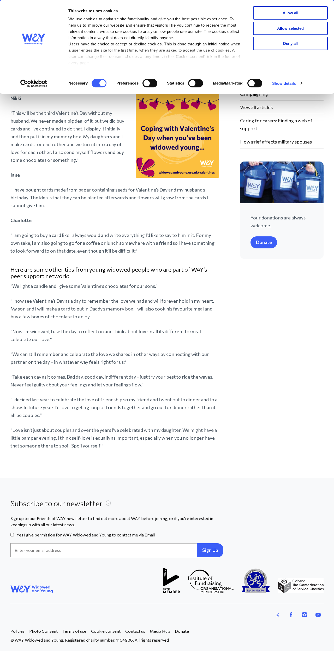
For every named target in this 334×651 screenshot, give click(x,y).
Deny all (290, 43)
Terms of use (74, 631)
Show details (284, 83)
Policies (17, 631)
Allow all (290, 13)
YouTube (318, 614)
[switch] (149, 83)
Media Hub (160, 631)
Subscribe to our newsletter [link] (56, 503)
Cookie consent (106, 631)
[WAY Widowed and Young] (31, 589)
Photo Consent (43, 631)
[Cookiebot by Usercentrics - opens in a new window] (34, 83)
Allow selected (290, 28)
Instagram (304, 614)
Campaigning (254, 94)
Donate (264, 242)
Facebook (290, 614)
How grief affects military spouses (276, 142)
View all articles (256, 107)
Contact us (135, 631)
